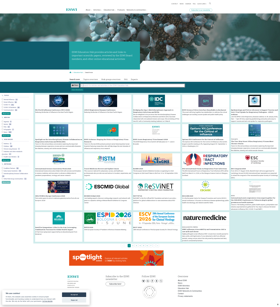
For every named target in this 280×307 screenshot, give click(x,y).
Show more (6, 113)
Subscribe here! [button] (115, 284)
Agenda (188, 4)
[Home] (72, 8)
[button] (278, 304)
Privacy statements (185, 296)
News (182, 4)
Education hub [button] (109, 10)
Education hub (78, 72)
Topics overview (90, 79)
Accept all (74, 294)
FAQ (194, 4)
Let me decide (47, 301)
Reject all (74, 300)
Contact (174, 4)
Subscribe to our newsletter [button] (200, 10)
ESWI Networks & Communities (190, 291)
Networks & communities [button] (136, 10)
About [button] (88, 10)
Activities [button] (97, 10)
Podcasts (121, 10)
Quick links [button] (201, 4)
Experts (134, 79)
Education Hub (183, 288)
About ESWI (182, 280)
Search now (75, 79)
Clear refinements (77, 90)
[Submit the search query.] (82, 85)
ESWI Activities (184, 286)
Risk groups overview (111, 79)
